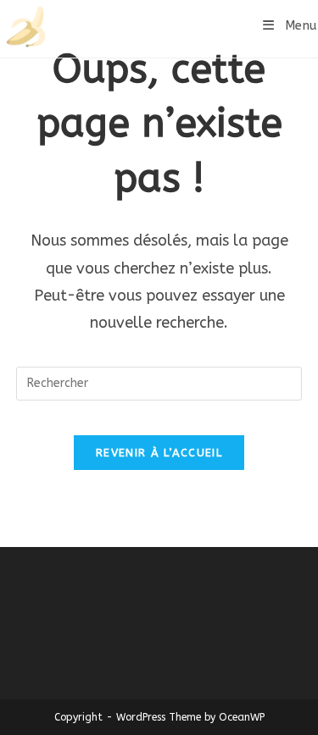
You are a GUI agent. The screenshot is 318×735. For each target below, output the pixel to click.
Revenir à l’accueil (159, 452)
